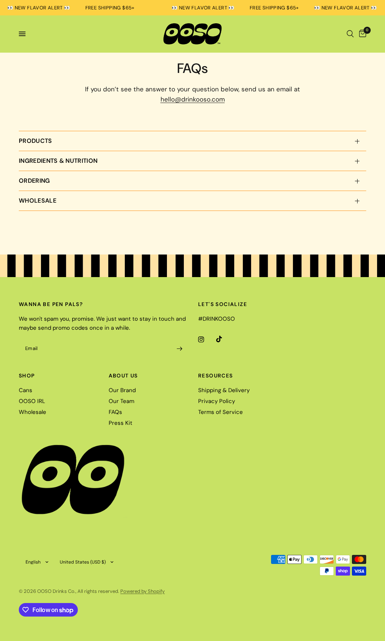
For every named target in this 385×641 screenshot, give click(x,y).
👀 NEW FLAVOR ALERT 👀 (199, 7)
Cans (25, 390)
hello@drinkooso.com (193, 99)
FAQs (115, 412)
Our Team (121, 401)
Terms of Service (220, 412)
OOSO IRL (32, 401)
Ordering (34, 181)
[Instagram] (206, 339)
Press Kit (120, 423)
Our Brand (122, 390)
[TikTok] (224, 339)
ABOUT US (123, 375)
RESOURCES (215, 375)
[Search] (350, 33)
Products (35, 141)
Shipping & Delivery (224, 390)
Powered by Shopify (142, 591)
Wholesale (37, 201)
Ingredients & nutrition (58, 161)
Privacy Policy (216, 401)
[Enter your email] (179, 349)
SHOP (27, 375)
